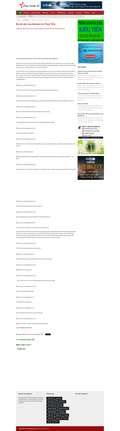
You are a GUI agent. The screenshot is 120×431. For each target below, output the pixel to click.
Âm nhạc (26, 12)
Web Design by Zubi (43, 428)
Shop (93, 12)
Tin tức (53, 12)
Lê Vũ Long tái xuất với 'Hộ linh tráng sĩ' (89, 93)
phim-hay (58, 415)
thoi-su (58, 418)
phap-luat (61, 411)
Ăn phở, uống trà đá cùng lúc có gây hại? (89, 83)
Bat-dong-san (52, 401)
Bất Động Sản (61, 12)
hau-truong (51, 405)
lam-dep (59, 405)
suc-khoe (50, 418)
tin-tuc (56, 422)
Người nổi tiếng (35, 12)
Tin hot (65, 418)
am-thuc (58, 398)
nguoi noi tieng (52, 408)
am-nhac (50, 398)
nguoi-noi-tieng (63, 408)
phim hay (50, 415)
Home (18, 20)
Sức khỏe (78, 12)
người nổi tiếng (52, 411)
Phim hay (45, 12)
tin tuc (49, 422)
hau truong (62, 401)
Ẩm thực (86, 12)
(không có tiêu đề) (83, 103)
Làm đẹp (70, 12)
